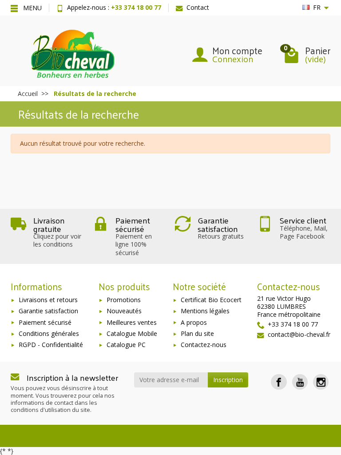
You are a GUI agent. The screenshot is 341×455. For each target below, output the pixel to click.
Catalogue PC (126, 344)
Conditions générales (49, 333)
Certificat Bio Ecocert (211, 299)
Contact (197, 7)
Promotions (124, 299)
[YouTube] (300, 382)
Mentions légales (205, 311)
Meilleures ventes (132, 322)
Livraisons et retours (48, 299)
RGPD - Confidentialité (51, 344)
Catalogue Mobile (132, 333)
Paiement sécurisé (45, 322)
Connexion (232, 59)
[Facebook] (278, 382)
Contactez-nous (203, 344)
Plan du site (197, 333)
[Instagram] (321, 382)
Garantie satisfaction (48, 311)
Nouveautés (124, 311)
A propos (194, 322)
